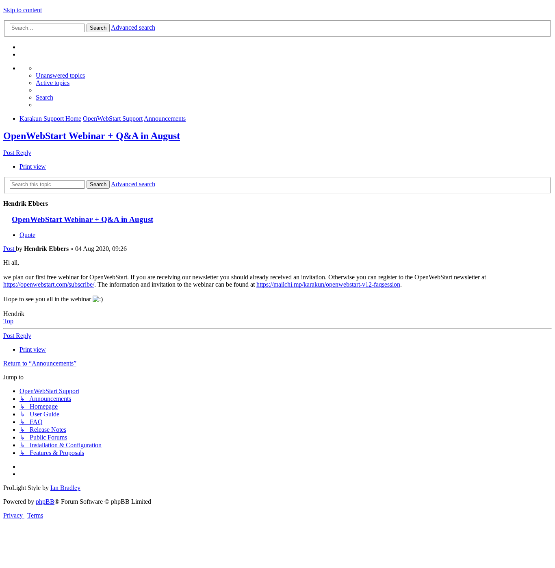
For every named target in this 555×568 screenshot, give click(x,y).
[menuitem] (60, 75)
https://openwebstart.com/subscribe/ (48, 284)
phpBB (45, 501)
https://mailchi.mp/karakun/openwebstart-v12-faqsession (328, 284)
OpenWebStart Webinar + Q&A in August (91, 136)
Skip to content (22, 10)
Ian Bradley (65, 487)
